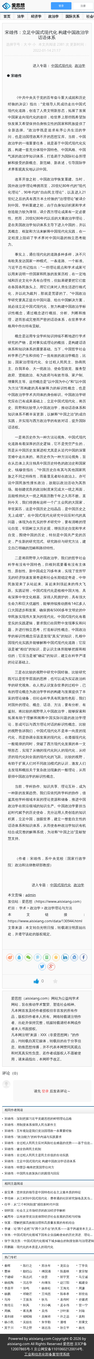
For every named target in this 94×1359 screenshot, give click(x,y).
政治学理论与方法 (58, 908)
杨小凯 (9, 1322)
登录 (45, 1091)
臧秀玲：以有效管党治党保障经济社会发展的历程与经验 (42, 1216)
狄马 (45, 1299)
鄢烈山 (27, 1271)
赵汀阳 (64, 1282)
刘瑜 (82, 1311)
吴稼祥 (46, 1316)
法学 (20, 16)
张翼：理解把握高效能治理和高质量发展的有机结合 (39, 1222)
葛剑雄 (9, 1316)
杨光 (82, 1328)
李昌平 (9, 1288)
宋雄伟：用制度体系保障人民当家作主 (30, 1125)
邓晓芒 (27, 1294)
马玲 (7, 1299)
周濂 (82, 1288)
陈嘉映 (64, 1271)
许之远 (64, 1316)
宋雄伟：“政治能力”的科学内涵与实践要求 (33, 1137)
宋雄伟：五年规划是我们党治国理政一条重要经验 (38, 1131)
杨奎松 (46, 1288)
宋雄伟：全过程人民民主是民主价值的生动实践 (36, 1155)
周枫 (7, 1311)
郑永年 (46, 1265)
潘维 (63, 1322)
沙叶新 (64, 1311)
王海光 (64, 1288)
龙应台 (64, 1265)
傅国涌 (46, 1271)
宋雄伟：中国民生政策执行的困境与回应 (31, 1173)
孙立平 (64, 1328)
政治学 (53, 16)
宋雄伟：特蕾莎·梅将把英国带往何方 (29, 1167)
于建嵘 (9, 1277)
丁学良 (83, 1265)
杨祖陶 (9, 1282)
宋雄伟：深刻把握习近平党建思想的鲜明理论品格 (38, 1118)
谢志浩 (46, 1328)
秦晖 (7, 1265)
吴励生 (27, 1322)
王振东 (27, 1299)
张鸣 (26, 1288)
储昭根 (27, 1316)
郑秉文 (83, 1322)
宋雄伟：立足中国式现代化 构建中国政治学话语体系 (40, 1161)
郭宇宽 (64, 1277)
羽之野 (27, 1328)
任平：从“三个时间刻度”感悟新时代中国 (31, 1204)
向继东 (46, 1282)
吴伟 (45, 1311)
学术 (22, 908)
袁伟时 (64, 1299)
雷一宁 (83, 1305)
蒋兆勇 (27, 1311)
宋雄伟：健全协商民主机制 (22, 1149)
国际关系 (73, 16)
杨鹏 (7, 1294)
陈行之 (27, 1265)
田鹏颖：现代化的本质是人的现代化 (28, 1247)
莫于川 (9, 1328)
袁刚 (82, 1316)
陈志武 (27, 1277)
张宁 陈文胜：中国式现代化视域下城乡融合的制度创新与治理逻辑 (49, 1241)
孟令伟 (64, 1305)
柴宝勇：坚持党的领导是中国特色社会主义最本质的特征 (42, 1192)
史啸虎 (83, 1299)
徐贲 (45, 1277)
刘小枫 (46, 1305)
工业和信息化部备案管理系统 (47, 1354)
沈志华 (27, 1282)
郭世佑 (83, 1294)
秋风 (26, 1305)
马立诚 (83, 1277)
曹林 (7, 1271)
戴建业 (83, 1282)
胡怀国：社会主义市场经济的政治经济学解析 (35, 1210)
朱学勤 (46, 1322)
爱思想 (14, 6)
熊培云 (9, 1305)
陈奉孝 (64, 1294)
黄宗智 (83, 1271)
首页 (6, 16)
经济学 (36, 16)
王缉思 (46, 1294)
